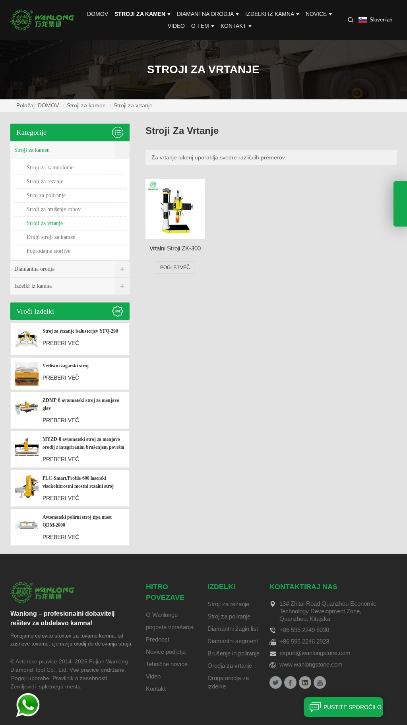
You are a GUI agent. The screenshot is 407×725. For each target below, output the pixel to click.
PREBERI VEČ (61, 343)
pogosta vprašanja (170, 627)
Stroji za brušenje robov (54, 209)
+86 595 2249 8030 (304, 629)
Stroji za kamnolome (50, 168)
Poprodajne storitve (48, 251)
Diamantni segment (232, 641)
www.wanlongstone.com (311, 664)
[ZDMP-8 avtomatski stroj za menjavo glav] (27, 410)
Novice (316, 14)
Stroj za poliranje (46, 195)
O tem (200, 26)
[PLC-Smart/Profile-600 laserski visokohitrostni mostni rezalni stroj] (27, 488)
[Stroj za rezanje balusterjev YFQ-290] (27, 339)
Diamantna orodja (205, 14)
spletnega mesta (60, 686)
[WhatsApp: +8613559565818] (400, 203)
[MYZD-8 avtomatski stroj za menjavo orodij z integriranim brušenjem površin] (27, 449)
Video (176, 26)
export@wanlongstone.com (315, 652)
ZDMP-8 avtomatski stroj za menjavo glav (81, 404)
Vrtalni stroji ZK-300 (175, 248)
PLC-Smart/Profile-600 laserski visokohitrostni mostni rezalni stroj (78, 482)
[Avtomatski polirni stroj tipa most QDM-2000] (27, 527)
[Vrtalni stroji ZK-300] (175, 209)
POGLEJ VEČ (175, 267)
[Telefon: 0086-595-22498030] (400, 188)
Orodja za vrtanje (229, 665)
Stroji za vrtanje (133, 105)
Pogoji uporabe (30, 678)
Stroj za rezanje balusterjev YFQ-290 (80, 331)
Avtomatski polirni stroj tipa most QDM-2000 (77, 521)
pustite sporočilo (353, 707)
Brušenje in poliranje (233, 653)
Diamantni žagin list (232, 628)
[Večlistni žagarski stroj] (27, 374)
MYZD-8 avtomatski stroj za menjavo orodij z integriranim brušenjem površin (83, 443)
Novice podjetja (166, 651)
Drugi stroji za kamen (51, 237)
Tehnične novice (167, 664)
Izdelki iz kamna (269, 14)
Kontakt (233, 26)
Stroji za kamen (139, 14)
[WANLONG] (42, 19)
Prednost (157, 639)
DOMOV (97, 14)
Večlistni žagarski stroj (66, 365)
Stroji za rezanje (45, 181)
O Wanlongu (162, 614)
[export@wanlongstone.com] (400, 219)
